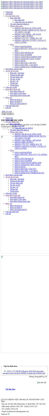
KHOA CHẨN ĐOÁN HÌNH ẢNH (28, 57)
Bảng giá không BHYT (18, 104)
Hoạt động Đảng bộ (17, 91)
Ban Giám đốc (15, 18)
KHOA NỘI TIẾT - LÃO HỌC (26, 65)
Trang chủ (9, 12)
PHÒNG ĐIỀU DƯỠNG (24, 36)
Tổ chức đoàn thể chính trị (19, 24)
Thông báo (14, 83)
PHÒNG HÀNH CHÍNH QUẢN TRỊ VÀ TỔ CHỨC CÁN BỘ (30, 31)
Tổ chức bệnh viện (12, 16)
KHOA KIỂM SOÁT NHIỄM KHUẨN (29, 67)
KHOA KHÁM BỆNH (23, 46)
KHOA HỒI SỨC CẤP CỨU (25, 63)
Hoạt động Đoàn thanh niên (20, 95)
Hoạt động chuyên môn (13, 69)
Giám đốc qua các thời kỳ (24, 22)
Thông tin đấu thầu (17, 75)
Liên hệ (8, 108)
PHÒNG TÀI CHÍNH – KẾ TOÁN (28, 34)
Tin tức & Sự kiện (11, 71)
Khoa (12, 44)
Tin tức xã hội (15, 79)
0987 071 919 (7, 112)
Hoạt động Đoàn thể (12, 89)
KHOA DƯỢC (20, 61)
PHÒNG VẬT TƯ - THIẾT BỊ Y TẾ (28, 38)
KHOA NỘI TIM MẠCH (24, 53)
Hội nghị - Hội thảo (17, 73)
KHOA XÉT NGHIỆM (23, 55)
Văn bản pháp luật (12, 106)
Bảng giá (8, 98)
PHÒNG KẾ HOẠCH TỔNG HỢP (28, 28)
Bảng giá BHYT (16, 102)
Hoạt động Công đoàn (18, 93)
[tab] (26, 389)
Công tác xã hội (11, 87)
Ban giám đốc (20, 20)
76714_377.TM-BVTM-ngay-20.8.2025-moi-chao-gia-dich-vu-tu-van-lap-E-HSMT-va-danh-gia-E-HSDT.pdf (24, 372)
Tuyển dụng (14, 85)
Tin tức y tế (14, 81)
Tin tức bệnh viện (16, 77)
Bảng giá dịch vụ (16, 100)
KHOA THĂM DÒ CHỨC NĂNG (28, 59)
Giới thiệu (9, 14)
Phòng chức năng (16, 26)
